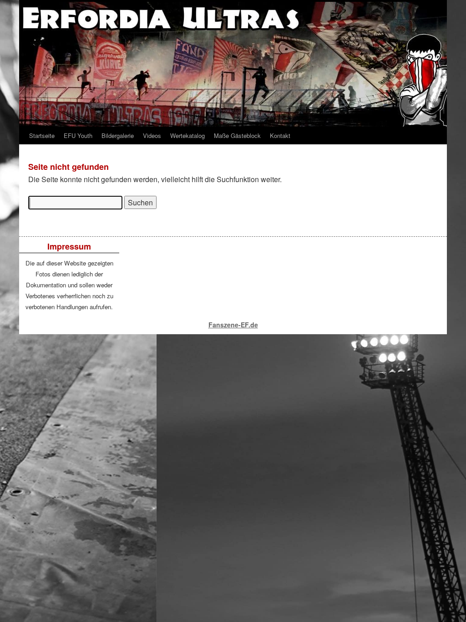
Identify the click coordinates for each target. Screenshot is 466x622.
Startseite (42, 135)
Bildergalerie (117, 135)
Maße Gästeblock (237, 135)
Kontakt (280, 135)
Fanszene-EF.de (233, 324)
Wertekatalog (187, 135)
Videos (152, 135)
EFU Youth (78, 135)
